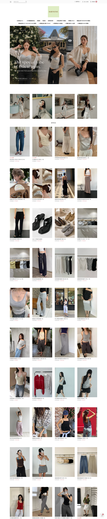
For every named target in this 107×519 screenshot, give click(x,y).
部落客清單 (50, 20)
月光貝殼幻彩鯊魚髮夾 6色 (38, 199)
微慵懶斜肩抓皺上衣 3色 (15, 358)
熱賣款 (38, 20)
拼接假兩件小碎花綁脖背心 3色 (17, 398)
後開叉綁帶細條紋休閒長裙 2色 (62, 358)
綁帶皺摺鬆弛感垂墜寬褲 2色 (61, 157)
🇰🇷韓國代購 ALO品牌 (70, 23)
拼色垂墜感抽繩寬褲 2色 (37, 279)
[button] (50, 82)
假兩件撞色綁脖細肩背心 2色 (16, 478)
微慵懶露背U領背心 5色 (82, 438)
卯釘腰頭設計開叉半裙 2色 (61, 398)
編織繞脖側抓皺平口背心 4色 (83, 279)
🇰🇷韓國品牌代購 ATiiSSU (44, 23)
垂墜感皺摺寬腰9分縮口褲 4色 (61, 279)
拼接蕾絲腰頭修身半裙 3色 (83, 318)
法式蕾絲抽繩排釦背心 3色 (16, 517)
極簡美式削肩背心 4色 (82, 398)
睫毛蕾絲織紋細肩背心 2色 (83, 157)
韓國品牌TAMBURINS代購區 (83, 20)
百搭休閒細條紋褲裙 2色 (37, 478)
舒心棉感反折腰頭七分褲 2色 (61, 318)
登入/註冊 (86, 1)
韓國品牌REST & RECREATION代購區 (27, 23)
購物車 (94, 1)
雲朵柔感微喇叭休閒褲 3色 (16, 239)
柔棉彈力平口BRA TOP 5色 (83, 239)
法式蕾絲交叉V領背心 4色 (38, 159)
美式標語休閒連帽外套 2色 (38, 398)
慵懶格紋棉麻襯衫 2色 (37, 438)
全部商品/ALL (20, 20)
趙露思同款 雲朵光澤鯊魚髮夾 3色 (17, 199)
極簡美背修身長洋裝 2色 (60, 199)
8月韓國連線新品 (31, 20)
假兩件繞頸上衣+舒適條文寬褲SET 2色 (63, 517)
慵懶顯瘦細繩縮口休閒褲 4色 (38, 517)
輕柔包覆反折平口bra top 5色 (16, 279)
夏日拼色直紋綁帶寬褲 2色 (16, 438)
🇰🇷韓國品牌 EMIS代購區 (83, 23)
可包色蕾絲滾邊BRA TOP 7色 (16, 318)
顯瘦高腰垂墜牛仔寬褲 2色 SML (84, 478)
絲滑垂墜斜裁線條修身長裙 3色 (84, 199)
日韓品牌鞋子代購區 (61, 20)
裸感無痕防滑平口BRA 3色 (61, 478)
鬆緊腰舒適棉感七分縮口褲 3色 (39, 358)
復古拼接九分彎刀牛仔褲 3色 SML (17, 159)
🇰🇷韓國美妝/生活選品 (58, 23)
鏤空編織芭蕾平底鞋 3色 (60, 239)
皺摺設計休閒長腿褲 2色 (37, 318)
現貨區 (44, 20)
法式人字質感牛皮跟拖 (37, 239)
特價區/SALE (71, 20)
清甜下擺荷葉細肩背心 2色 (61, 438)
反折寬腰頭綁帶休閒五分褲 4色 (84, 358)
